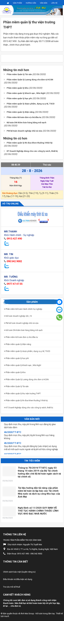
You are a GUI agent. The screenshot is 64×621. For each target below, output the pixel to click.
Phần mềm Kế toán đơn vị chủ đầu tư (21, 337)
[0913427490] (59, 317)
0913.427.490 (14, 238)
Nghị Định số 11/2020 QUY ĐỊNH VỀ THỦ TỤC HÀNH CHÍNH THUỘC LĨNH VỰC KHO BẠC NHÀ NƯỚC (38, 510)
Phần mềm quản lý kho (15, 372)
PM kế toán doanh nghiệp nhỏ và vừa (21, 323)
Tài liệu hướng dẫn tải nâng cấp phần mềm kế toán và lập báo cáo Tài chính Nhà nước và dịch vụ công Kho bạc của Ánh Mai (39, 492)
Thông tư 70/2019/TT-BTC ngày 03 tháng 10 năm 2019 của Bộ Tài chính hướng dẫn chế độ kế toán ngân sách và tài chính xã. (39, 472)
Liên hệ (54, 3)
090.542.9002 (14, 261)
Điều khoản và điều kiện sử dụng (17, 579)
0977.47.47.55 (15, 283)
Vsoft (6, 616)
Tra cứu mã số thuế (11, 587)
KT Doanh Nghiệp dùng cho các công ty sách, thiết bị (29, 407)
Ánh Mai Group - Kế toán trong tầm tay (38, 613)
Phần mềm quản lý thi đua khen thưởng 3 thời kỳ (26, 400)
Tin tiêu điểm (32, 460)
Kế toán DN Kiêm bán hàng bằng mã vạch (24, 330)
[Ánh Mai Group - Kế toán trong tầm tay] (32, 10)
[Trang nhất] (8, 3)
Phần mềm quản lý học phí (17, 358)
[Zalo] (59, 310)
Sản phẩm (17, 3)
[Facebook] (59, 302)
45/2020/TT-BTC (12, 440)
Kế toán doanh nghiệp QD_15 (18, 316)
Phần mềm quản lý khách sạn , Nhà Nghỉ (23, 365)
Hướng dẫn (31, 3)
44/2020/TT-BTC (12, 451)
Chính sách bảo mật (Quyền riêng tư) (19, 572)
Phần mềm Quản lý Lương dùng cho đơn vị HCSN (27, 379)
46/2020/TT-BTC (12, 429)
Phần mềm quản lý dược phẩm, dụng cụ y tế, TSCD (27, 351)
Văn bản (43, 3)
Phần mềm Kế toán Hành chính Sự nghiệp (23, 309)
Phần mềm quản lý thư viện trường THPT (23, 393)
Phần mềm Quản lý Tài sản (17, 386)
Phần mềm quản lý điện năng (18, 344)
